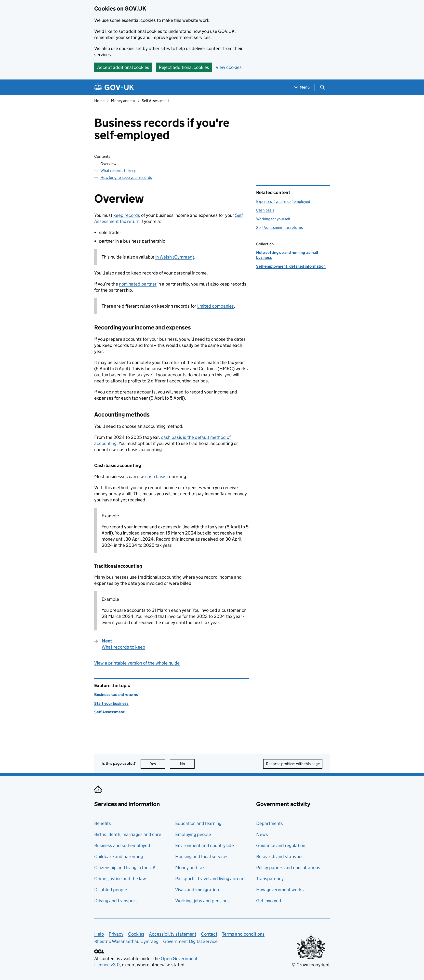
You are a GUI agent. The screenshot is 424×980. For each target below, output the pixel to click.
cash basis (155, 476)
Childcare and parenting (118, 856)
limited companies (215, 306)
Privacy (116, 934)
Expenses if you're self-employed (283, 201)
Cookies (136, 934)
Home (99, 100)
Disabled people (110, 889)
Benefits (102, 823)
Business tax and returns (116, 694)
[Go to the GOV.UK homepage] (114, 87)
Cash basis (265, 210)
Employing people (193, 834)
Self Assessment (155, 100)
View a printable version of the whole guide (137, 663)
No (187, 763)
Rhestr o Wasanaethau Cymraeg (126, 941)
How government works (280, 889)
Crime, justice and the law (120, 878)
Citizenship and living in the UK (125, 867)
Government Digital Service (190, 941)
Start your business (111, 703)
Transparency (270, 878)
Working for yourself (273, 219)
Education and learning (198, 823)
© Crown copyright (311, 964)
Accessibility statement (172, 934)
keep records (126, 215)
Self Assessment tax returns (279, 227)
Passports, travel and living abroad (210, 878)
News (262, 834)
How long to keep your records (126, 177)
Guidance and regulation (280, 845)
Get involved (268, 900)
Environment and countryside (204, 845)
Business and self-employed (122, 845)
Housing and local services (201, 856)
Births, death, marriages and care (127, 834)
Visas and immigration (197, 889)
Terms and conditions (243, 934)
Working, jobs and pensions (202, 900)
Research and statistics (280, 856)
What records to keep (118, 170)
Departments (269, 823)
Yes (157, 763)
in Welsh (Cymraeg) (174, 257)
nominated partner (138, 284)
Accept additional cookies (123, 67)
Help (99, 934)
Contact (209, 934)
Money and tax (123, 100)
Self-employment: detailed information (291, 266)
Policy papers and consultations (288, 867)
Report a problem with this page (293, 763)
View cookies (229, 67)
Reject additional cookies (184, 67)
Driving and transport (115, 900)
